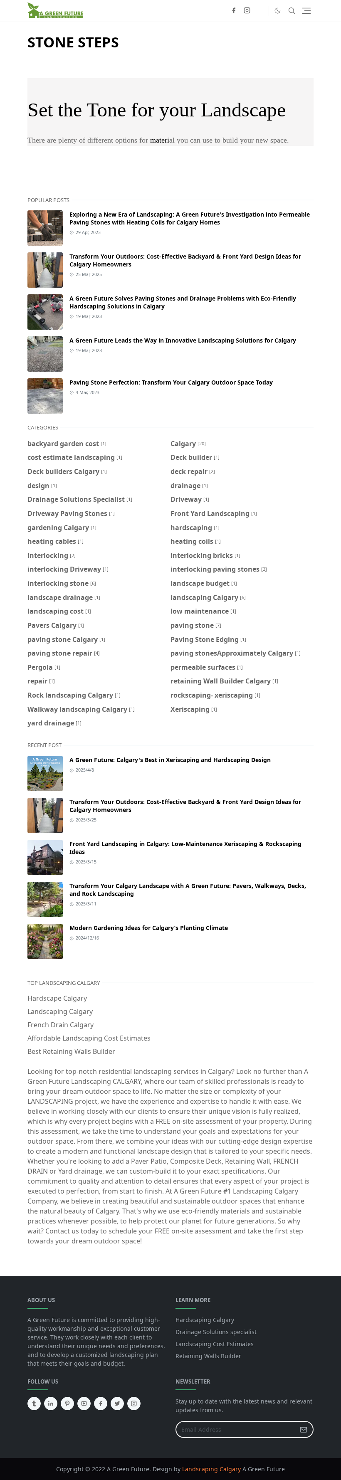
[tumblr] (34, 1403)
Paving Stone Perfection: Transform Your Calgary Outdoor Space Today (171, 382)
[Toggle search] (291, 10)
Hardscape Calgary (57, 998)
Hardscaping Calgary (204, 1320)
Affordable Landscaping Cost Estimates (89, 1038)
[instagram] (247, 11)
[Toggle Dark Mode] (277, 10)
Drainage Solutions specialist (216, 1332)
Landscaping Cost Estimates (214, 1344)
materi (159, 140)
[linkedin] (50, 1403)
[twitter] (117, 1403)
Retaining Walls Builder (208, 1356)
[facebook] (233, 11)
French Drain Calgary (60, 1024)
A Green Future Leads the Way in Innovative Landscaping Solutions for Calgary (182, 340)
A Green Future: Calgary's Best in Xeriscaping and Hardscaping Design (170, 760)
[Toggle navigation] (306, 11)
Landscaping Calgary (60, 1011)
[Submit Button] (303, 1429)
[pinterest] (67, 1403)
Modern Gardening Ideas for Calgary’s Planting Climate (148, 928)
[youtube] (84, 1403)
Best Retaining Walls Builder (71, 1051)
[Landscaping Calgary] (260, 11)
